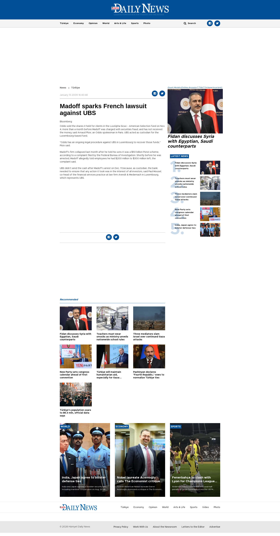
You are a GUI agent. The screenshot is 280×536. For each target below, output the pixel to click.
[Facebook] (210, 23)
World (105, 23)
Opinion (93, 23)
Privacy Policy (121, 527)
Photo (146, 23)
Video (205, 507)
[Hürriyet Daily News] (140, 9)
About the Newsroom (165, 527)
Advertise (214, 527)
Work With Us (140, 527)
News (63, 88)
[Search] (185, 23)
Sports (135, 23)
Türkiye (64, 23)
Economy (78, 23)
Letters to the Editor (193, 527)
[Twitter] (217, 23)
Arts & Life (120, 23)
